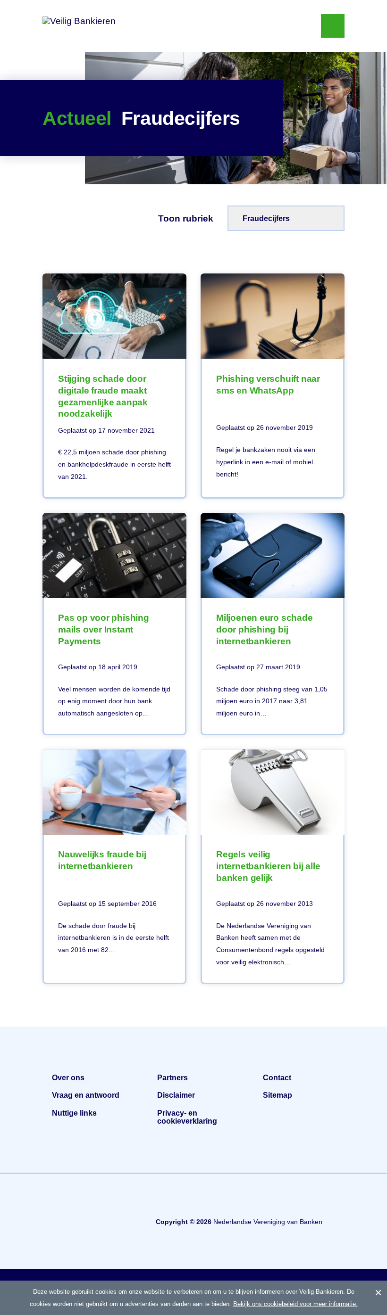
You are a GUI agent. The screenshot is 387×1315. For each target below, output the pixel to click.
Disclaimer (176, 1095)
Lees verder (114, 385)
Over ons (68, 1078)
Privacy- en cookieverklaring (187, 1117)
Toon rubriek (185, 218)
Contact (277, 1078)
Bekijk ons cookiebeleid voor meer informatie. (295, 1303)
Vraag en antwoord (85, 1095)
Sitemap (277, 1095)
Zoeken (299, 26)
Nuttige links (74, 1113)
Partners (172, 1078)
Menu (333, 26)
